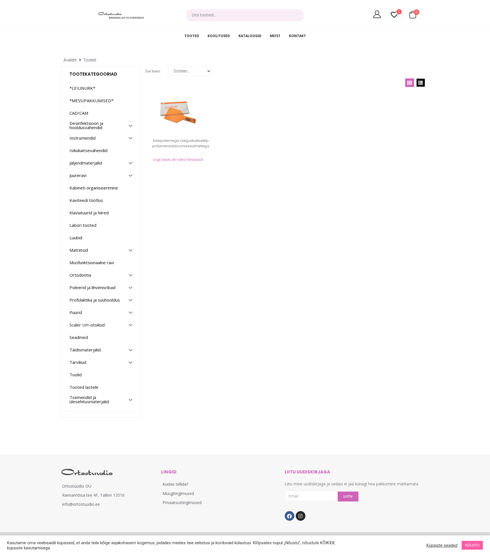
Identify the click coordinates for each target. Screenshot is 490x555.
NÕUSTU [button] (472, 545)
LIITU (348, 496)
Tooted (89, 60)
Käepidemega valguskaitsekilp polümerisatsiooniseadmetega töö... (180, 146)
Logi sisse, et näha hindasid (178, 159)
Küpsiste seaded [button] (441, 545)
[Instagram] (300, 516)
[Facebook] (289, 516)
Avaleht (70, 60)
